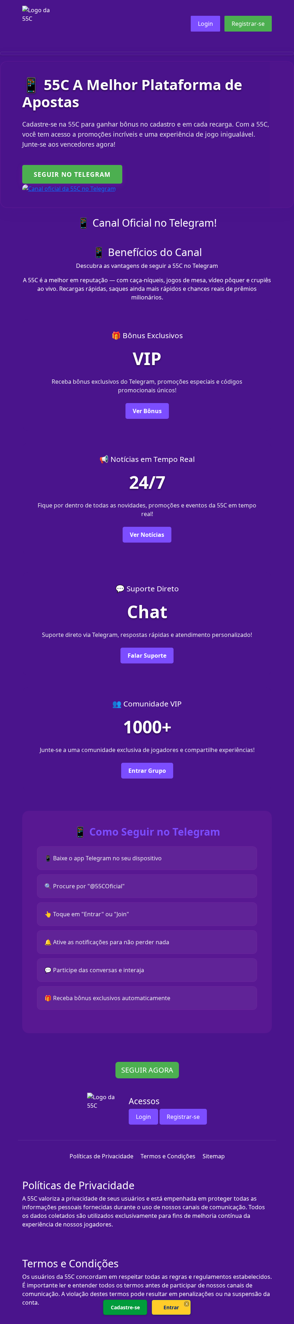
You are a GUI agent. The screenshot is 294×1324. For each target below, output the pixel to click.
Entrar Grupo (147, 771)
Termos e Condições (168, 1156)
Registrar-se (248, 24)
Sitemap (214, 1156)
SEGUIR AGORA (147, 1070)
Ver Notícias (147, 535)
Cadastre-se (125, 1307)
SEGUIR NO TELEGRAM (72, 174)
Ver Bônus (147, 411)
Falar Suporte (147, 655)
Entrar (171, 1307)
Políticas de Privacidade (101, 1156)
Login (205, 24)
